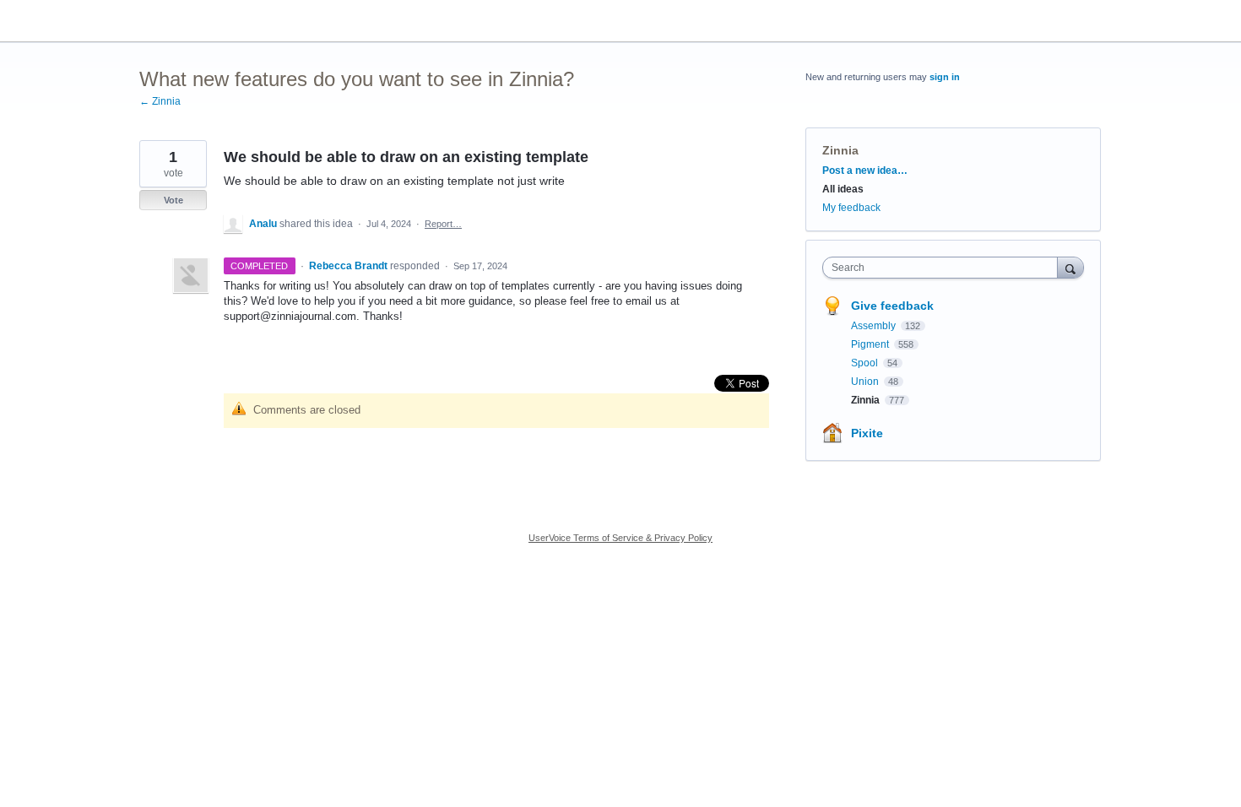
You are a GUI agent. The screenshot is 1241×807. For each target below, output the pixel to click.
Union (866, 381)
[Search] (1070, 267)
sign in (944, 77)
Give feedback (892, 305)
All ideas (843, 189)
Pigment (871, 344)
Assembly (874, 326)
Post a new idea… (865, 170)
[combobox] (944, 268)
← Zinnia (160, 101)
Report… (443, 224)
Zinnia (840, 150)
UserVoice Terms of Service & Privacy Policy (620, 538)
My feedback (851, 208)
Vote (173, 200)
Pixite (867, 433)
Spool (866, 363)
